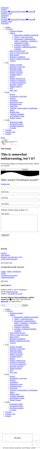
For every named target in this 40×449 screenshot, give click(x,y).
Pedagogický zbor (16, 102)
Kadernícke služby (16, 122)
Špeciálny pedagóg (16, 84)
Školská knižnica (16, 86)
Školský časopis (15, 118)
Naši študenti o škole (17, 116)
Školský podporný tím (17, 79)
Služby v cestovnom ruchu (23, 37)
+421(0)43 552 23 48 (14, 294)
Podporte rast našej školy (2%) (11, 257)
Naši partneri (5, 255)
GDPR (3, 273)
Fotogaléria (14, 100)
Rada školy (14, 106)
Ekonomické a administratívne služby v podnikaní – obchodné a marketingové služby (25, 41)
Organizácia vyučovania (18, 96)
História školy (15, 112)
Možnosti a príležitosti (17, 57)
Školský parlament (16, 73)
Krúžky (12, 77)
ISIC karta (13, 90)
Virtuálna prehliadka (17, 114)
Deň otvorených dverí (17, 51)
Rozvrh (12, 94)
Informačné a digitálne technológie (26, 35)
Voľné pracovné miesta (9, 259)
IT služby (13, 128)
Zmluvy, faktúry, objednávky (11, 271)
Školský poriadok (16, 65)
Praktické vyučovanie (17, 67)
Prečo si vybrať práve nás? (19, 53)
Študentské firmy (16, 104)
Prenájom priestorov (17, 126)
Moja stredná (14, 55)
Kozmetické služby (16, 124)
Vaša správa (5, 214)
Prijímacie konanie (16, 31)
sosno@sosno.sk (12, 292)
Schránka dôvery (16, 75)
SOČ (11, 88)
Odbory (12, 33)
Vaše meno (5, 192)
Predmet (4, 210)
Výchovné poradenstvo (18, 82)
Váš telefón (5, 204)
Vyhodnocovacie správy (9, 275)
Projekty (13, 98)
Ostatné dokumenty (8, 277)
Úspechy (13, 61)
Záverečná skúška (16, 71)
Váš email (4, 198)
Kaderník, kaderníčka (21, 45)
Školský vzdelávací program (20, 59)
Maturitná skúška (16, 69)
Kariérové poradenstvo (18, 80)
